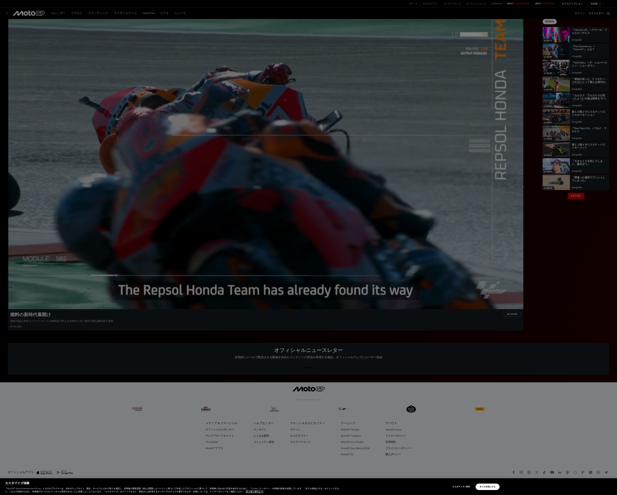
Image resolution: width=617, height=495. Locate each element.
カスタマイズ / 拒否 (461, 487)
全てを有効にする (488, 487)
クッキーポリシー (254, 492)
